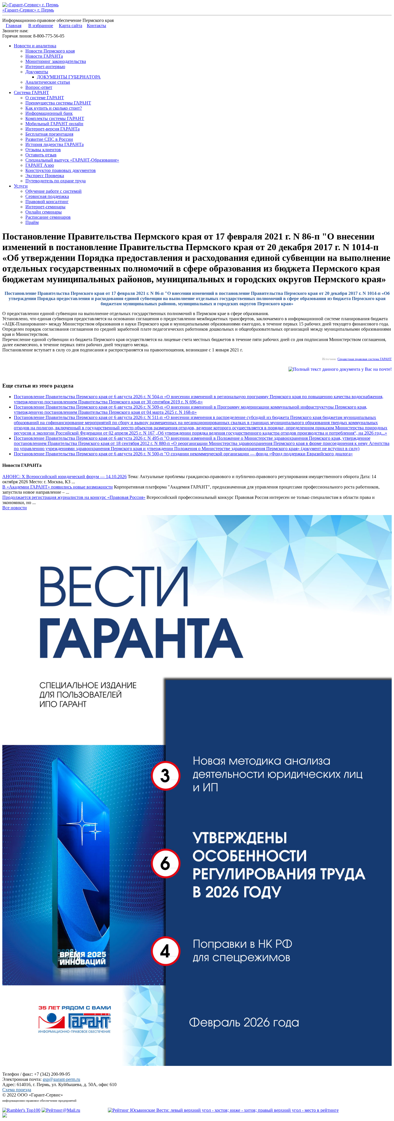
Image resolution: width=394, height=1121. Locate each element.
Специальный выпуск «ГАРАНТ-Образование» (72, 160)
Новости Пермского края (50, 50)
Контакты (96, 25)
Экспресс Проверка (44, 175)
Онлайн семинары (43, 211)
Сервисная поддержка (47, 196)
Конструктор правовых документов (60, 170)
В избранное (40, 25)
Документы (36, 71)
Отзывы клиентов (43, 149)
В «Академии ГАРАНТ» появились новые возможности (57, 486)
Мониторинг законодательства (55, 61)
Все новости (14, 507)
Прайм (32, 222)
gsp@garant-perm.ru (61, 1079)
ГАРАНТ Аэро (39, 165)
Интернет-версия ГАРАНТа (52, 128)
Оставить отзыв (41, 154)
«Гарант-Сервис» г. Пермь (28, 10)
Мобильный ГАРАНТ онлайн (54, 123)
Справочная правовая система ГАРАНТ (364, 359)
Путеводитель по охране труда (55, 180)
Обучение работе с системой (53, 191)
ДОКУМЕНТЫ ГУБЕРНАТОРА (69, 76)
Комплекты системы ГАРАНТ (54, 118)
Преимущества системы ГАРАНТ (58, 102)
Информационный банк (49, 113)
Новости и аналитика (35, 45)
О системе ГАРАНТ (44, 97)
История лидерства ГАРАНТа (54, 144)
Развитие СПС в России (49, 139)
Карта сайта (70, 25)
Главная (13, 25)
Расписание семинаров (48, 217)
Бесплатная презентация (49, 134)
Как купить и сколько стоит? (53, 108)
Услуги (21, 186)
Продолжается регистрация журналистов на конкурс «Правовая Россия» (73, 497)
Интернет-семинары (45, 206)
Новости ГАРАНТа (44, 56)
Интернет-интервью (45, 66)
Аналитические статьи (47, 82)
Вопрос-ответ (38, 87)
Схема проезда (16, 1089)
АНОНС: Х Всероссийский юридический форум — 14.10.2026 (64, 476)
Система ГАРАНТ (31, 92)
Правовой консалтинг (47, 201)
